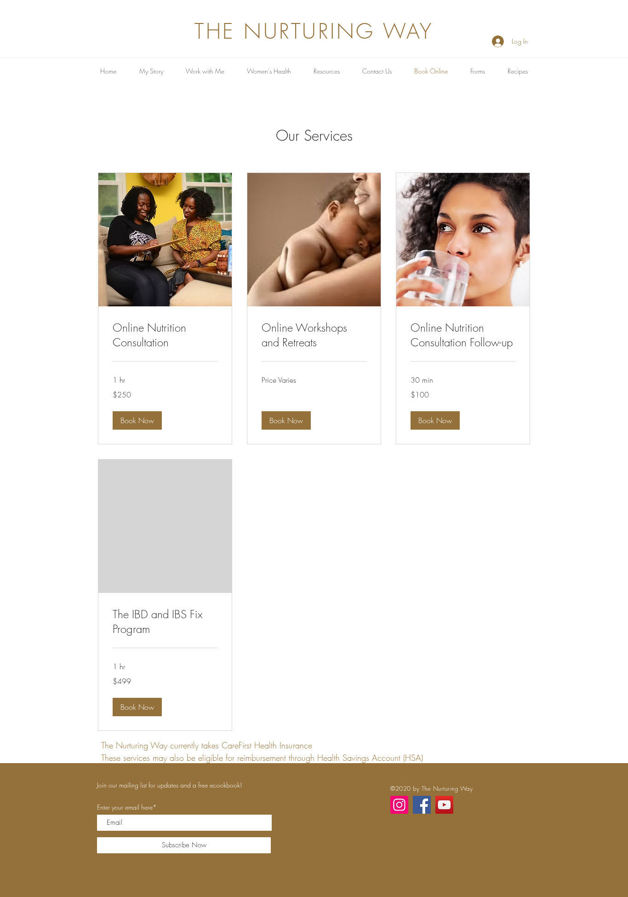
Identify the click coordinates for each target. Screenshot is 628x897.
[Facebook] (422, 805)
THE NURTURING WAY (314, 31)
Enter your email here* (127, 807)
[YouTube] (444, 805)
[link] (165, 335)
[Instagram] (399, 805)
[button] (137, 420)
